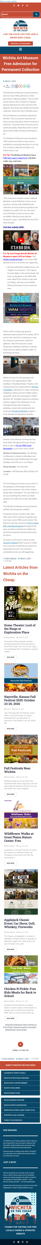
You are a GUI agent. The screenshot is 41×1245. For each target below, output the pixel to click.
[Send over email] (24, 86)
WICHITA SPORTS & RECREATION (15, 1105)
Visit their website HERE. (14, 227)
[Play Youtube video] (21, 240)
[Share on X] (16, 86)
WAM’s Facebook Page (12, 259)
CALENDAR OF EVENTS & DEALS (15, 1073)
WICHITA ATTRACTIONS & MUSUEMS (16, 1078)
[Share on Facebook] (12, 86)
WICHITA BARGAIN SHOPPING (14, 1100)
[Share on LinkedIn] (28, 86)
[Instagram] (27, 5)
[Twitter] (18, 5)
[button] (20, 1072)
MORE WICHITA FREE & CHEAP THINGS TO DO (19, 1110)
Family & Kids (21, 1030)
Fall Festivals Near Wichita (17, 770)
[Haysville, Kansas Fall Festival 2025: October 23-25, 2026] (21, 677)
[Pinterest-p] (23, 5)
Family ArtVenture (19, 411)
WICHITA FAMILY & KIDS (12, 1093)
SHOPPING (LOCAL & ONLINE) (14, 1115)
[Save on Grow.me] (32, 86)
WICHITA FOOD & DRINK (12, 1088)
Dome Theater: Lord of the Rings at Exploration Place (19, 628)
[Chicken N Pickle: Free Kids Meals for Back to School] (21, 969)
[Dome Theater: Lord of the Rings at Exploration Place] (21, 603)
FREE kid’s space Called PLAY (15, 158)
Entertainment (10, 1030)
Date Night (32, 1027)
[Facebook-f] (14, 5)
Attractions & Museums (13, 1025)
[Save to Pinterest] (20, 86)
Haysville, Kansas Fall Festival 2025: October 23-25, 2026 (20, 700)
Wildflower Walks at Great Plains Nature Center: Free (19, 837)
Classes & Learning (20, 1027)
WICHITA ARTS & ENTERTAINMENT (16, 1083)
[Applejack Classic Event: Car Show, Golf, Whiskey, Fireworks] (21, 892)
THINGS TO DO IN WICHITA (13, 1120)
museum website (10, 543)
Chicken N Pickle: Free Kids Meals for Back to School (20, 992)
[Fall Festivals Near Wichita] (21, 749)
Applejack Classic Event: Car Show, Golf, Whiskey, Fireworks (19, 923)
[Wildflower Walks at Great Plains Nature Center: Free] (21, 814)
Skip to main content (8, 1)
